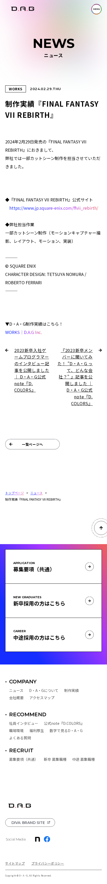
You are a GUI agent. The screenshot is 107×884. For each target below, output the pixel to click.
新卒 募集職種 (55, 759)
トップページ (14, 492)
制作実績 (71, 690)
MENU (96, 9)
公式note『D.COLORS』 (64, 723)
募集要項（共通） (23, 759)
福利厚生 (36, 730)
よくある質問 (20, 737)
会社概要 (16, 697)
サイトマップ (15, 863)
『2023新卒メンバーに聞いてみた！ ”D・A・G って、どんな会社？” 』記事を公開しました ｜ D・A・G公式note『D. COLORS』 (75, 376)
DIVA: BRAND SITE (28, 822)
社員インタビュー (23, 723)
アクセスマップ (42, 697)
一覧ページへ (32, 444)
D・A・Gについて (43, 690)
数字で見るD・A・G (66, 730)
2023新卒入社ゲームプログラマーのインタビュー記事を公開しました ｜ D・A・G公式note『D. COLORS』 (31, 369)
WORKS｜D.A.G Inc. (23, 332)
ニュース (36, 492)
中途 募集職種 (83, 759)
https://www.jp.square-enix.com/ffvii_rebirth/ (53, 208)
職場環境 (16, 730)
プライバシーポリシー (47, 863)
